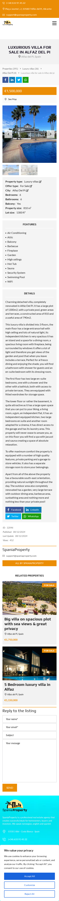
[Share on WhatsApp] (26, 80)
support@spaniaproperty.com (21, 14)
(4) (9, 73)
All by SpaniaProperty (29, 563)
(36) (30, 68)
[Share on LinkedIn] (12, 80)
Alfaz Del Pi (19, 190)
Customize (29, 885)
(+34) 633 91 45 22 (15, 3)
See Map (12, 99)
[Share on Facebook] (5, 80)
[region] (29, 873)
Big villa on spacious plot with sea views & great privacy (27, 624)
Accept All (29, 876)
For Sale (25, 185)
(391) (10, 68)
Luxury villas (31, 181)
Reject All (29, 893)
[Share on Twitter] (19, 80)
